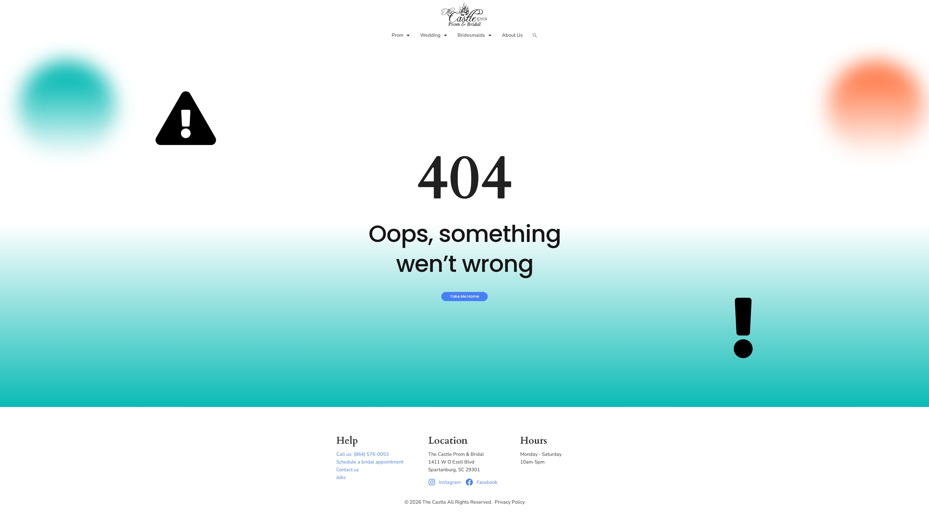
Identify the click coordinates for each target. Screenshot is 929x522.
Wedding (430, 35)
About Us (512, 35)
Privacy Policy (510, 502)
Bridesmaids (471, 35)
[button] (535, 35)
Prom (397, 35)
